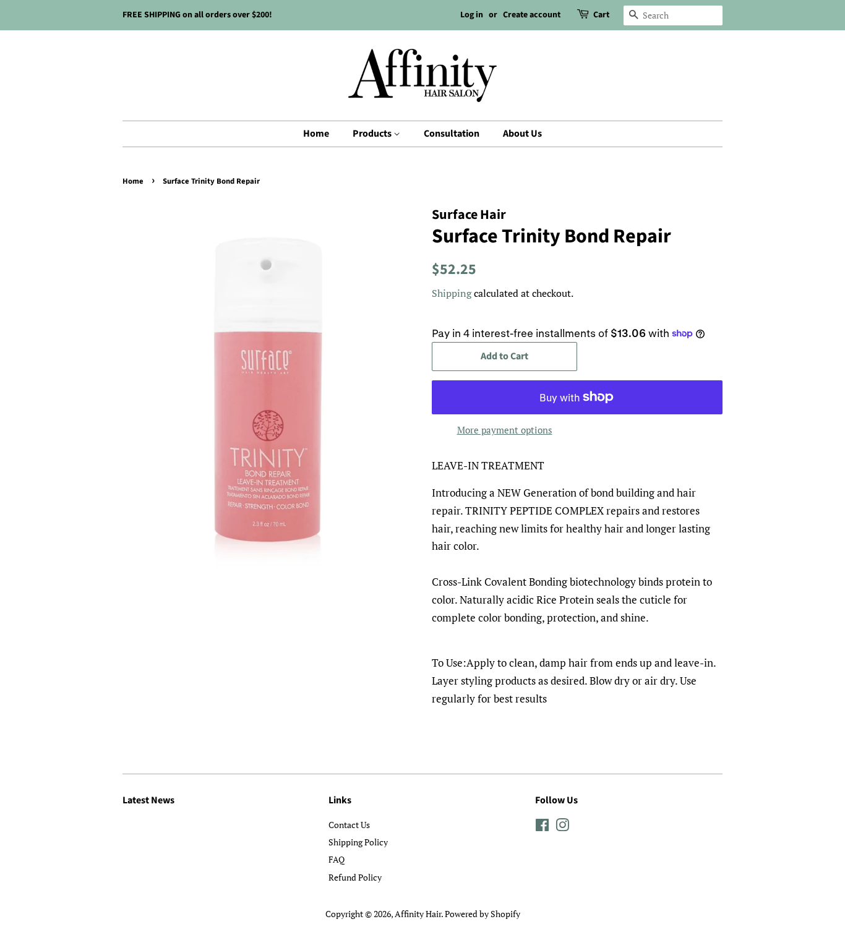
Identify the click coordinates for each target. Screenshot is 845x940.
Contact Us (349, 825)
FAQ (336, 859)
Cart (601, 15)
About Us (522, 133)
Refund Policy (355, 877)
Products (373, 133)
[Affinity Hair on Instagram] (562, 827)
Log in (471, 15)
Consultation (451, 133)
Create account (531, 15)
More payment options (504, 430)
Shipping (451, 293)
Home (316, 133)
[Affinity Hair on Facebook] (542, 827)
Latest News (148, 800)
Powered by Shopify (482, 914)
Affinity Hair (418, 914)
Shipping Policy (358, 842)
